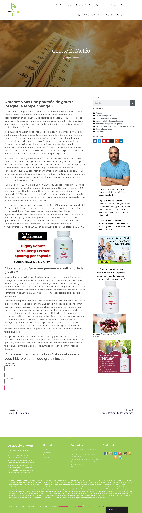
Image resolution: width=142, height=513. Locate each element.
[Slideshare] (121, 141)
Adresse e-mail (10, 365)
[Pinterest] (108, 141)
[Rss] (117, 141)
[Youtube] (104, 141)
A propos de (100, 5)
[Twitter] (99, 141)
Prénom (7, 372)
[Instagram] (112, 141)
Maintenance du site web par (70, 506)
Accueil (58, 5)
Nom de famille (9, 378)
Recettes (69, 5)
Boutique (120, 15)
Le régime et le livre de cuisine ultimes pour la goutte (94, 15)
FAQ (122, 5)
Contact (113, 5)
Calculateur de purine (83, 5)
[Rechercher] (132, 103)
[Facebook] (95, 141)
